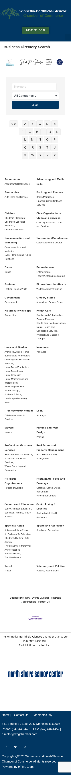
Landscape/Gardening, (16, 398)
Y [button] (48, 155)
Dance (8, 267)
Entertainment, (43, 272)
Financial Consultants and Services (49, 203)
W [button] (32, 155)
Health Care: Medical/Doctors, (51, 323)
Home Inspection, (13, 375)
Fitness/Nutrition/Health (51, 284)
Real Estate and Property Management (50, 447)
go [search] (37, 104)
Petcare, (40, 570)
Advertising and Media (50, 179)
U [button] (55, 147)
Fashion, (9, 289)
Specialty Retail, (13, 553)
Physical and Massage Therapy (47, 337)
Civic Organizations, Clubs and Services (49, 215)
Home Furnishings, (14, 371)
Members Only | (43, 714)
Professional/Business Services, (16, 460)
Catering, (41, 488)
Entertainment (45, 267)
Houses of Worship (14, 488)
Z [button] (55, 155)
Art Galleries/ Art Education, (18, 534)
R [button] (33, 147)
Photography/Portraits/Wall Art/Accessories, (18, 548)
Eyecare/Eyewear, (45, 319)
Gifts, (27, 538)
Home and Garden (16, 347)
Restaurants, (42, 491)
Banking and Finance (49, 192)
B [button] (32, 123)
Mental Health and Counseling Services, (47, 329)
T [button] (47, 147)
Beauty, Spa (10, 315)
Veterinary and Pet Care (50, 566)
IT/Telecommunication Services (15, 417)
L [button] (25, 139)
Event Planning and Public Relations (18, 257)
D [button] (47, 123)
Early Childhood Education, (18, 508)
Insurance (42, 347)
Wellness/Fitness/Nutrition (49, 289)
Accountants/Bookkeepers (17, 184)
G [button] (30, 131)
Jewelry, (9, 542)
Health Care (43, 310)
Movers (9, 427)
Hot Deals (56, 598)
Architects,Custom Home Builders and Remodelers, (17, 354)
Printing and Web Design (47, 430)
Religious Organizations (13, 481)
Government (12, 297)
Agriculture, (42, 302)
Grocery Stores (45, 297)
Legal (39, 410)
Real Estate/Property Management (46, 456)
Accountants (13, 179)
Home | (6, 714)
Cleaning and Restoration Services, (17, 361)
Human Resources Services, (19, 454)
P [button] (55, 139)
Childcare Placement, (15, 218)
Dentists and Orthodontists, (49, 315)
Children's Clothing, (14, 538)
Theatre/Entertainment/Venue (50, 276)
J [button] (50, 131)
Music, (28, 512)
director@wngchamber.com (19, 734)
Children (10, 213)
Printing (40, 437)
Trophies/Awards (13, 557)
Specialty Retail (14, 525)
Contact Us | (22, 714)
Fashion (10, 284)
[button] (68, 37)
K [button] (57, 131)
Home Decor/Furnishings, (17, 367)
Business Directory (20, 598)
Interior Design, (12, 390)
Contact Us (44, 602)
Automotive (12, 192)
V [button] (25, 155)
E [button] (55, 123)
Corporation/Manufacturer (52, 238)
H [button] (37, 131)
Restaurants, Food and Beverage (50, 481)
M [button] (32, 139)
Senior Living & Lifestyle (46, 506)
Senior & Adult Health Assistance (47, 515)
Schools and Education (19, 504)
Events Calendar (40, 598)
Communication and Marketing (17, 240)
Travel (8, 566)
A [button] (25, 123)
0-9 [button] (13, 123)
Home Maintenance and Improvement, (16, 381)
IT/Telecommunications (19, 410)
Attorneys (41, 415)
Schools (9, 516)
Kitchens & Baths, (13, 394)
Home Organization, (14, 386)
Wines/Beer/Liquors (46, 495)
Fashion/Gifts (20, 289)
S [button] (40, 147)
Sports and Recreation (50, 525)
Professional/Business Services (19, 447)
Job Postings (29, 602)
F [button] (22, 131)
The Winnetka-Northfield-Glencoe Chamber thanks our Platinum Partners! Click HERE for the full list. (34, 641)
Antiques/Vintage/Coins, (16, 530)
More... (8, 402)
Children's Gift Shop (14, 229)
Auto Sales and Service (16, 197)
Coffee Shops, (53, 488)
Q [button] (25, 147)
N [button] (40, 139)
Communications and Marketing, (15, 249)
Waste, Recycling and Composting (15, 468)
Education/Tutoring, (14, 512)
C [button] (40, 123)
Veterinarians (52, 570)
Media (39, 184)
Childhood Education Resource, (15, 224)
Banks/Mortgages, (45, 197)
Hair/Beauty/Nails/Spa (18, 310)
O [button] (47, 139)
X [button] (40, 155)
